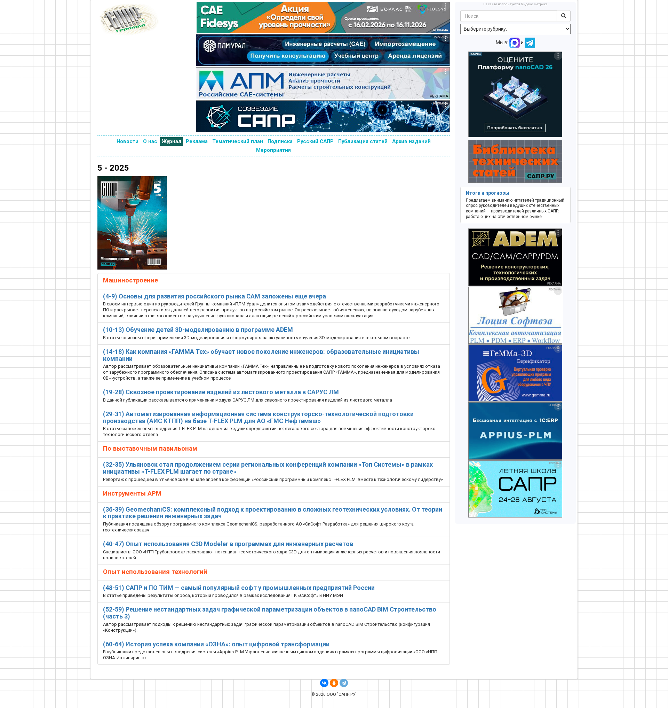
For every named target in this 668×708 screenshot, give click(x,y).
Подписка (280, 141)
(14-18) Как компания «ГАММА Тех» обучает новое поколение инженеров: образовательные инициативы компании (261, 355)
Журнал (171, 141)
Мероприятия (273, 150)
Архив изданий (411, 141)
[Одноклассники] (334, 683)
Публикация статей (363, 141)
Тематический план (237, 141)
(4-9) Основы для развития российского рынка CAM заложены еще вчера (214, 296)
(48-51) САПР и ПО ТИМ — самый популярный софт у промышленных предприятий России (239, 587)
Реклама (197, 141)
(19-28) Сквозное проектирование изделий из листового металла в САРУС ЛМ (221, 392)
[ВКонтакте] (324, 683)
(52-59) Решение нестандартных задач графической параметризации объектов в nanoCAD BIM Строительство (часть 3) (269, 613)
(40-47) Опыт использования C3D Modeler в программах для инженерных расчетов (228, 543)
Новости (127, 141)
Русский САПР (315, 141)
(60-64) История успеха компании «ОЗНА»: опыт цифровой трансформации (216, 644)
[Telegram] (344, 683)
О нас (150, 141)
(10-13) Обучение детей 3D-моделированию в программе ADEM (198, 329)
